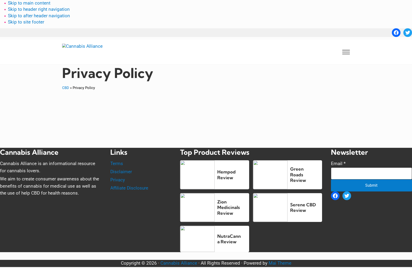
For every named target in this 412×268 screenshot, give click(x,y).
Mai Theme (280, 263)
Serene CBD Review (303, 207)
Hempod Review (226, 174)
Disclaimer (121, 171)
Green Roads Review (298, 174)
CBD (65, 88)
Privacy (117, 180)
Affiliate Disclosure (129, 188)
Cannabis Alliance (178, 263)
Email (338, 163)
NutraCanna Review (229, 239)
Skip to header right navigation (39, 9)
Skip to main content (29, 3)
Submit (371, 185)
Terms (116, 163)
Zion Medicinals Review (228, 207)
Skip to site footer (26, 22)
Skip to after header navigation (39, 15)
